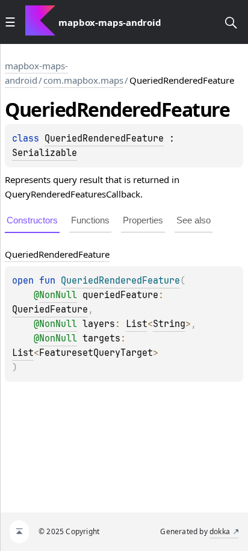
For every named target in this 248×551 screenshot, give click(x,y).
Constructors (32, 220)
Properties (143, 220)
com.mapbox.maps (83, 80)
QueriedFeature (50, 310)
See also (193, 220)
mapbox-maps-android (36, 73)
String (169, 324)
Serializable (44, 153)
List (136, 324)
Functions (90, 220)
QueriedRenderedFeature (104, 138)
